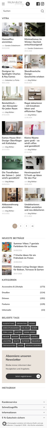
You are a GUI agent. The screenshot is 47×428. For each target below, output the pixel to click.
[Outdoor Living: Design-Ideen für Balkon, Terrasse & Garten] (7, 270)
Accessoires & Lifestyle (12, 286)
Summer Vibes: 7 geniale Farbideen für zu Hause (26, 245)
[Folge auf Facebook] (38, 4)
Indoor (15, 337)
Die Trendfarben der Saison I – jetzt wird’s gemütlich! (11, 175)
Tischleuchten (9, 345)
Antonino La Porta (12, 80)
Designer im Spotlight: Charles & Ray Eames (11, 74)
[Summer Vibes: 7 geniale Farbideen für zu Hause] (7, 247)
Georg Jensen (29, 332)
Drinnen (5, 298)
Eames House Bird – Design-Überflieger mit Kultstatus (12, 140)
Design (32, 324)
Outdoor (25, 341)
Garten (18, 332)
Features (6, 304)
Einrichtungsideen (11, 328)
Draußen (6, 292)
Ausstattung (8, 324)
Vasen (20, 345)
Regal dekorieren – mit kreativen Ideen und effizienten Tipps (33, 107)
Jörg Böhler (32, 80)
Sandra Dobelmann (12, 45)
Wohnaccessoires (33, 345)
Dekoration (22, 324)
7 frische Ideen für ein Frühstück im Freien (24, 256)
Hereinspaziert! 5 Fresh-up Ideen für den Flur (33, 175)
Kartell (34, 337)
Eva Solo (25, 328)
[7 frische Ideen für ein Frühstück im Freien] (7, 258)
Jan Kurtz (25, 337)
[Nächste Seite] (32, 226)
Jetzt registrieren (23, 376)
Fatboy (34, 328)
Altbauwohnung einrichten (10, 206)
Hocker (6, 337)
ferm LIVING (8, 332)
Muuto (16, 341)
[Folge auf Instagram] (42, 4)
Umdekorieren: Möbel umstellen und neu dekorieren (34, 207)
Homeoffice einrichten (8, 40)
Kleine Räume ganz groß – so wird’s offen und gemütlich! (32, 141)
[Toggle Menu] (3, 4)
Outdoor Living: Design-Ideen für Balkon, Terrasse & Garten (28, 268)
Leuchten (7, 341)
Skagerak (36, 341)
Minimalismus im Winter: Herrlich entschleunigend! (33, 42)
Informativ (6, 310)
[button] (4, 423)
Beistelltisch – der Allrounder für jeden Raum (9, 106)
